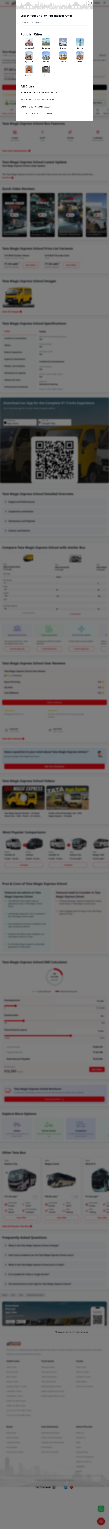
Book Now (100, 1525)
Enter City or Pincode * (32, 22)
